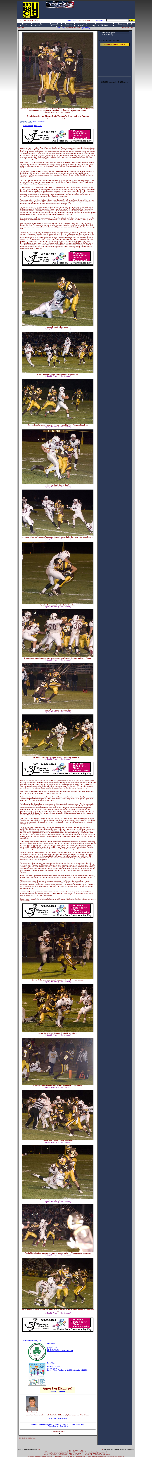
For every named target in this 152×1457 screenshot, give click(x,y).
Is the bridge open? (108, 33)
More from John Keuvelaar (58, 1418)
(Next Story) (85, 28)
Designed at (27, 1449)
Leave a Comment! (57, 1391)
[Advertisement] (67, 1399)
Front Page (71, 20)
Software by (119, 1449)
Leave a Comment (39, 121)
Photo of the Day (107, 35)
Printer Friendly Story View (32, 126)
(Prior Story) (61, 28)
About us (99, 20)
